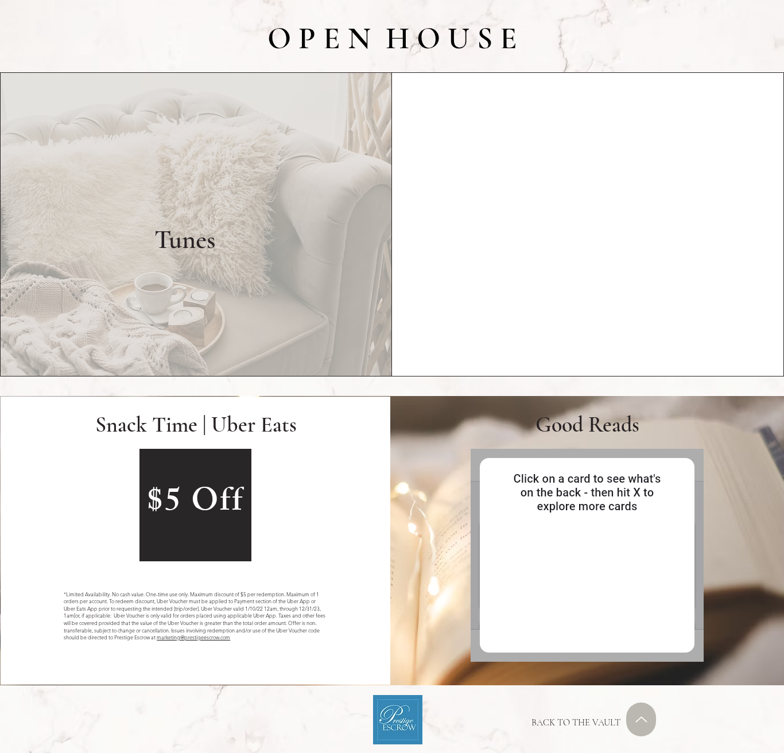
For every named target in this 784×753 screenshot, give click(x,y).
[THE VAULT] (641, 719)
